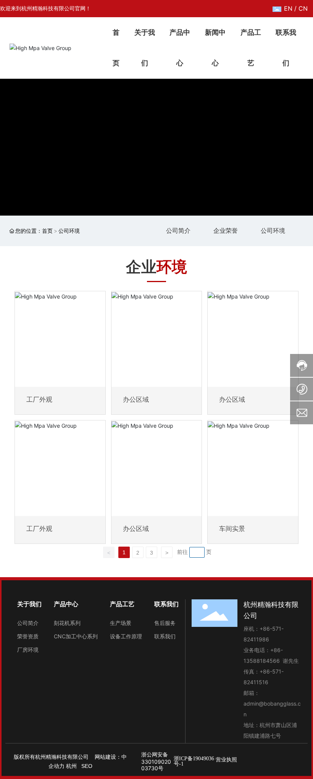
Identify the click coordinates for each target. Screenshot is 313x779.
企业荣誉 (225, 230)
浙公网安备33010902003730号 (156, 761)
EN (288, 8)
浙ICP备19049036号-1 (194, 761)
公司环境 (273, 230)
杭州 (71, 766)
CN (303, 8)
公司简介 (178, 230)
